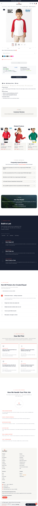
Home (3, 6)
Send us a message (22, 164)
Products (5, 6)
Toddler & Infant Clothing (11, 6)
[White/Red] (8, 56)
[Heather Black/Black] (6, 56)
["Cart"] (36, 3)
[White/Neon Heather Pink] (13, 56)
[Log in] (34, 3)
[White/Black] (3, 56)
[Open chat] (36, 504)
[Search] (30, 3)
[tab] (3, 83)
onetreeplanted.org (22, 206)
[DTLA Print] (19, 3)
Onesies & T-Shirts (18, 6)
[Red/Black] (11, 56)
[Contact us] (32, 3)
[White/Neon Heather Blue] (4, 56)
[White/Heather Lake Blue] (9, 56)
